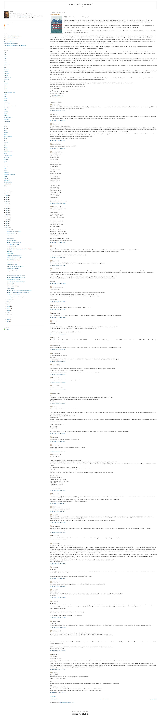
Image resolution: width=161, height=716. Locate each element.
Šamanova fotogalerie (9, 40)
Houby (5, 88)
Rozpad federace (8, 136)
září (8, 304)
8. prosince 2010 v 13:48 (58, 301)
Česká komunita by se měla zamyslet (15, 266)
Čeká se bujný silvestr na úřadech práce (16, 297)
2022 (7, 201)
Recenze (6, 132)
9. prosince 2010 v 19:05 (58, 540)
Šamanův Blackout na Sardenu (11, 38)
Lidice (5, 109)
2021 (7, 204)
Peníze (5, 125)
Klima (5, 100)
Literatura (57, 96)
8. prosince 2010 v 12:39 (58, 242)
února (8, 319)
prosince (9, 229)
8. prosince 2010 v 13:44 (58, 283)
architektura (6, 64)
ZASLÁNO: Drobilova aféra (13, 236)
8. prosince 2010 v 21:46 (58, 361)
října (8, 302)
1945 (5, 58)
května (8, 312)
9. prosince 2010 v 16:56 (58, 511)
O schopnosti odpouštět (12, 270)
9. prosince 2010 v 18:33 (58, 522)
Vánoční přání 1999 (11, 247)
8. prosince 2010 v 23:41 (58, 433)
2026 (7, 193)
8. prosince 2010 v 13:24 (58, 265)
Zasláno (6, 178)
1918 (5, 54)
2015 (7, 217)
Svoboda (6, 149)
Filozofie (6, 83)
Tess (5, 27)
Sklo (5, 144)
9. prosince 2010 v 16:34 (58, 503)
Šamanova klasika (8, 151)
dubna (8, 315)
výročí (5, 170)
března (8, 317)
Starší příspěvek (153, 699)
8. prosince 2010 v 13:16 (58, 257)
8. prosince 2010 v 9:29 (57, 148)
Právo (5, 130)
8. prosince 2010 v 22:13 (58, 390)
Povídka (6, 127)
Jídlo (5, 96)
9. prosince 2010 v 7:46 (57, 451)
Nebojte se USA (10, 284)
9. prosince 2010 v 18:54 (58, 532)
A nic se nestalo (10, 288)
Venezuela (6, 167)
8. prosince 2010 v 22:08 (58, 382)
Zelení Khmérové (8, 182)
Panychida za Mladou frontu (13, 294)
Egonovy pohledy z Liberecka (11, 43)
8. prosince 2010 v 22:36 (58, 403)
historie (5, 87)
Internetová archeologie (9, 92)
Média (5, 113)
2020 (7, 206)
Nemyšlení (6, 119)
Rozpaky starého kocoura (10, 41)
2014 (7, 219)
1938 (5, 56)
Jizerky (5, 98)
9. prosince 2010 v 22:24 (58, 627)
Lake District (7, 107)
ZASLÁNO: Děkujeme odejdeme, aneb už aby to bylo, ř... (20, 249)
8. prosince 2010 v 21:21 (58, 350)
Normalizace (7, 121)
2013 (7, 221)
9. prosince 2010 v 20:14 (58, 563)
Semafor (6, 142)
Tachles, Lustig (10, 253)
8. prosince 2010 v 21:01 (58, 342)
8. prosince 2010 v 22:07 (58, 374)
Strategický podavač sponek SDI (14, 257)
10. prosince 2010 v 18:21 (58, 692)
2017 (7, 212)
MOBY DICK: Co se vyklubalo (14, 260)
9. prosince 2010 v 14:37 (58, 490)
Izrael (5, 94)
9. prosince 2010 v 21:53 (58, 617)
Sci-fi (5, 140)
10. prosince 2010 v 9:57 (58, 669)
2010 (7, 228)
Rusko (5, 138)
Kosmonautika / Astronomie (10, 106)
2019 (7, 208)
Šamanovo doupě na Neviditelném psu (13, 36)
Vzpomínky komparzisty (9, 174)
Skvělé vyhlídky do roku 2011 (14, 231)
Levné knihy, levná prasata (13, 286)
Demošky (6, 71)
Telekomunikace (8, 155)
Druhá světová (7, 77)
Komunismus (7, 102)
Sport (5, 146)
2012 (7, 223)
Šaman (5, 29)
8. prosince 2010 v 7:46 (57, 140)
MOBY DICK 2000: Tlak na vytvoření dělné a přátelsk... (19, 290)
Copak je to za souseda (12, 264)
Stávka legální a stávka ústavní (14, 279)
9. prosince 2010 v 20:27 (58, 578)
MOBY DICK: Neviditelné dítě (14, 242)
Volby (5, 168)
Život (62, 96)
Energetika (6, 79)
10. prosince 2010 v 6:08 (58, 651)
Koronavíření (7, 104)
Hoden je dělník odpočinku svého (14, 255)
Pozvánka (6, 129)
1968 (5, 60)
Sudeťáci (6, 148)
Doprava (6, 75)
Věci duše (6, 165)
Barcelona (6, 66)
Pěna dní (6, 123)
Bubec (5, 68)
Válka (5, 161)
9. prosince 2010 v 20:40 (58, 586)
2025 (7, 195)
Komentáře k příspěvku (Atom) (67, 702)
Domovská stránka (104, 699)
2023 (7, 199)
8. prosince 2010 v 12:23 (58, 203)
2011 (7, 225)
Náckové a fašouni (8, 117)
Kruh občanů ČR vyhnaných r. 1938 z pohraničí (15, 45)
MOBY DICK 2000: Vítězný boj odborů (16, 275)
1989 (5, 62)
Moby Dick (7, 25)
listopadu (9, 299)
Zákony (6, 176)
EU (4, 81)
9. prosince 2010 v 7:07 (57, 441)
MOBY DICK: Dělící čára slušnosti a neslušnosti (18, 292)
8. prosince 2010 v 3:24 (57, 120)
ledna (8, 321)
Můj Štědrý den (10, 238)
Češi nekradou (10, 262)
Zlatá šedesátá (7, 184)
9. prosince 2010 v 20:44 (58, 597)
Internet (6, 90)
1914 (5, 52)
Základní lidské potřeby (12, 233)
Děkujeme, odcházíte (11, 240)
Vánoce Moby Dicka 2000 (13, 244)
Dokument (6, 73)
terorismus (6, 157)
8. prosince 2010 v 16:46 (58, 309)
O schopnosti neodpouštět (13, 268)
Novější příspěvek (54, 699)
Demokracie (6, 69)
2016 (7, 214)
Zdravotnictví (7, 180)
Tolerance (6, 159)
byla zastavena (23, 16)
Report (5, 134)
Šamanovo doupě (80, 4)
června (8, 310)
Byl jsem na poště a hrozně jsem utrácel (16, 281)
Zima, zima (9, 251)
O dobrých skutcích (11, 273)
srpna (8, 306)
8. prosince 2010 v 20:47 (58, 334)
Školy (5, 153)
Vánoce (5, 163)
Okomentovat (53, 696)
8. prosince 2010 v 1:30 (57, 111)
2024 (7, 197)
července (9, 308)
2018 (7, 210)
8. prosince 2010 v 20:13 (58, 317)
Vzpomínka (6, 172)
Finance (6, 85)
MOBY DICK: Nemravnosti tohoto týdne (16, 277)
